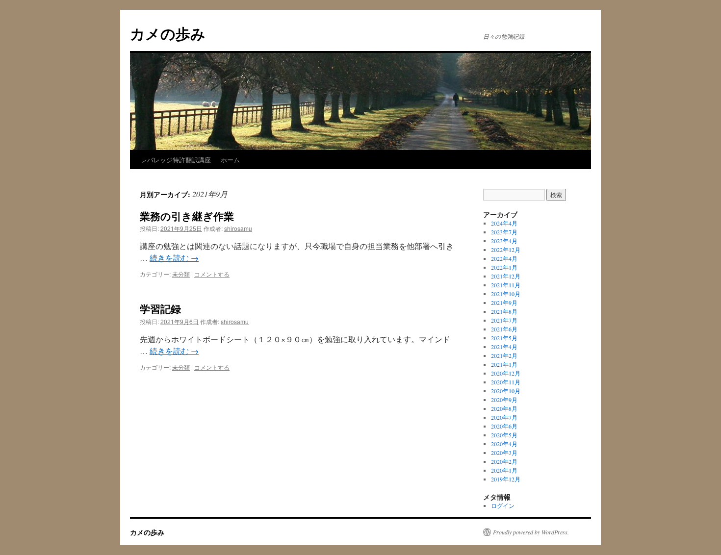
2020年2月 (504, 461)
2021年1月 (504, 364)
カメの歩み (168, 33)
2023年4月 (504, 241)
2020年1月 (504, 470)
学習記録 (160, 308)
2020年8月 (504, 408)
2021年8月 (504, 311)
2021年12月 (505, 276)
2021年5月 (504, 338)
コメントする (212, 274)
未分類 (181, 274)
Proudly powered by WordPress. (531, 532)
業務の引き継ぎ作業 (187, 215)
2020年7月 (504, 417)
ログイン (503, 505)
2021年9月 (504, 302)
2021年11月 (505, 285)
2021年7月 (504, 320)
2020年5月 (504, 435)
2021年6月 (504, 329)
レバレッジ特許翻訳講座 (176, 159)
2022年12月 (505, 249)
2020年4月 (504, 444)
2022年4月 (504, 258)
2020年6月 (504, 426)
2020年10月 (505, 391)
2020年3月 (504, 452)
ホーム (230, 159)
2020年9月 (504, 400)
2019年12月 (505, 479)
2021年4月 (504, 347)
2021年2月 (504, 355)
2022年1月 (504, 267)
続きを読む (174, 257)
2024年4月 (504, 223)
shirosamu (238, 228)
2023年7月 (504, 232)
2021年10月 (505, 294)
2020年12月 (505, 373)
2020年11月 (505, 382)
